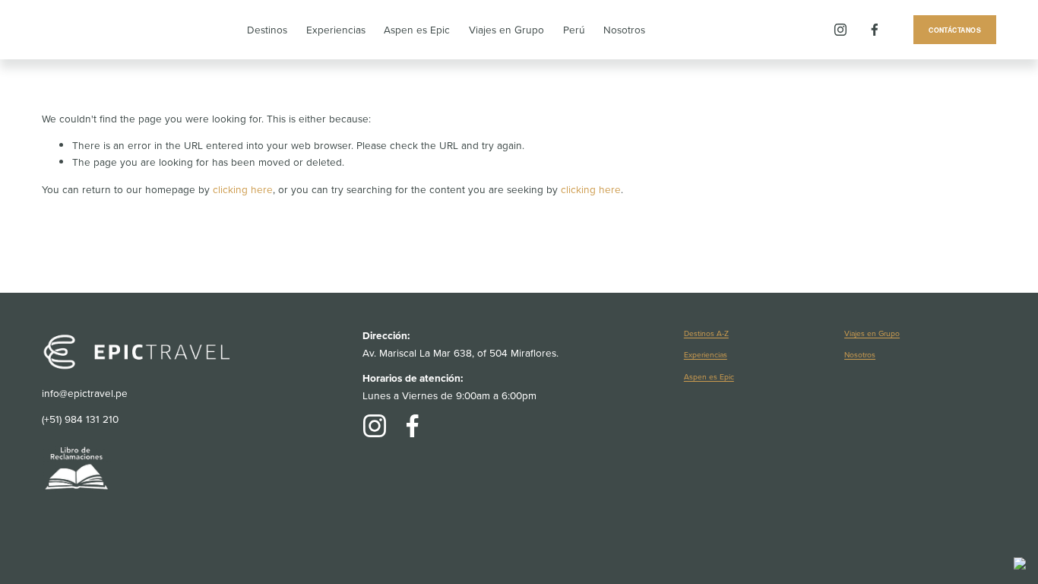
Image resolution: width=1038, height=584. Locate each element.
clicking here (243, 189)
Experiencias (336, 29)
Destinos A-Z (706, 333)
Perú (574, 29)
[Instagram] (840, 29)
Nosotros (624, 29)
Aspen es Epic (417, 29)
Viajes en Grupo (506, 29)
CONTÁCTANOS (955, 30)
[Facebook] (874, 29)
